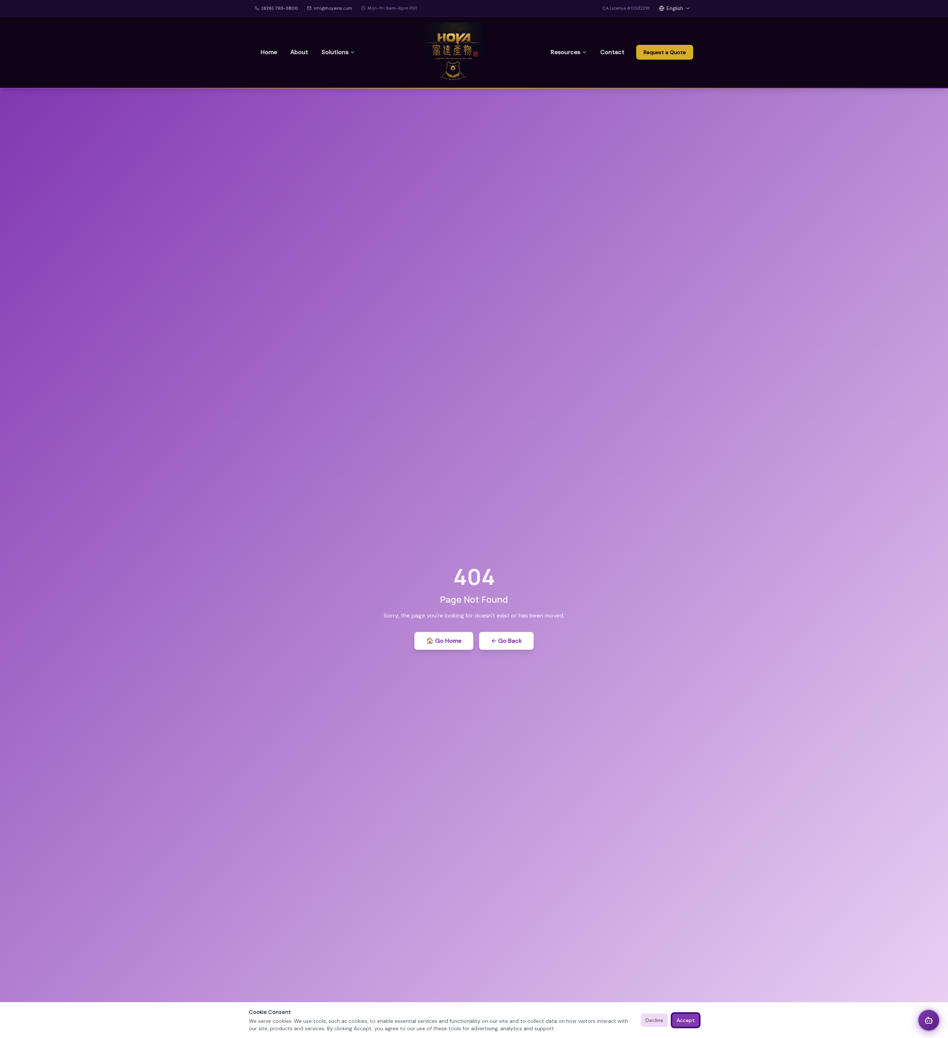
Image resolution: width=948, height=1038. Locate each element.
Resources (565, 52)
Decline (654, 1020)
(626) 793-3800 (279, 8)
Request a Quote (665, 52)
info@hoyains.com (333, 8)
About (299, 52)
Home (269, 52)
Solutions (334, 52)
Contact (612, 52)
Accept (686, 1020)
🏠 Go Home (443, 641)
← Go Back (506, 641)
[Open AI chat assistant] (928, 1020)
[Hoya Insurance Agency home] (453, 52)
